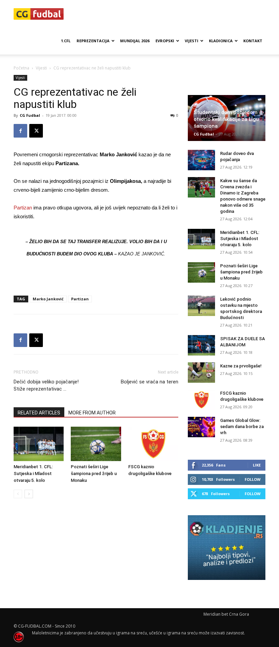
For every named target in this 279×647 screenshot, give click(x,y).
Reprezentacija (93, 40)
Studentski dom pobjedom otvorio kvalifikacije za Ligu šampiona (226, 119)
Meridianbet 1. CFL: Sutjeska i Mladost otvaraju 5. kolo (33, 473)
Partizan (23, 207)
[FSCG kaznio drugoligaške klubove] (153, 444)
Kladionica (221, 40)
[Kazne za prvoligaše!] (201, 372)
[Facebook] (20, 131)
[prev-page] (18, 494)
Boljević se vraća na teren (149, 382)
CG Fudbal (30, 115)
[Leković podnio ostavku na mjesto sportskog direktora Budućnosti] (201, 306)
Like (257, 465)
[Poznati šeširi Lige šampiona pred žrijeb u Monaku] (96, 444)
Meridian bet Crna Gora (226, 614)
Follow (253, 479)
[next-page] (28, 494)
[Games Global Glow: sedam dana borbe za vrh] (201, 427)
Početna (21, 68)
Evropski (164, 40)
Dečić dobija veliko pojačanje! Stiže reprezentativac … (46, 385)
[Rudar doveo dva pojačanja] (201, 160)
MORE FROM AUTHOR (92, 412)
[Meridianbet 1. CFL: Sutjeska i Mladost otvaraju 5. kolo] (39, 444)
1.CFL (65, 40)
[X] (36, 131)
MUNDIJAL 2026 (134, 40)
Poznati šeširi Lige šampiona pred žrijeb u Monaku (94, 473)
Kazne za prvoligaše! (241, 365)
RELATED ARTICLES (39, 412)
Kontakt (252, 40)
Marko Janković (48, 298)
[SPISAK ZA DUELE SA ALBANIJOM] (201, 345)
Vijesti (191, 40)
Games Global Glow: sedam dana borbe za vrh (242, 426)
